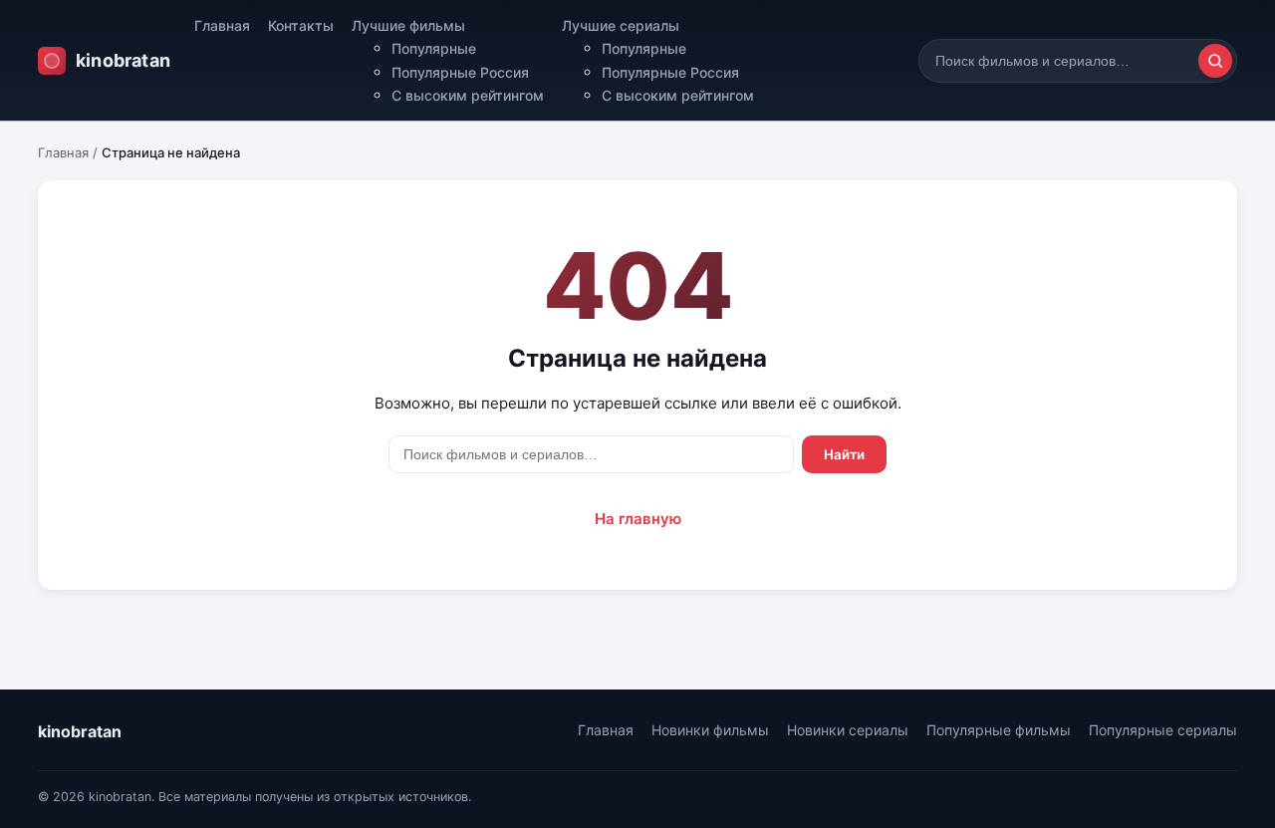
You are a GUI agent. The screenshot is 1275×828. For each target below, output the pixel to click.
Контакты (301, 25)
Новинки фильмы (710, 729)
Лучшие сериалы (620, 25)
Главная (222, 25)
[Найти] (1215, 61)
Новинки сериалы (847, 729)
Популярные (433, 48)
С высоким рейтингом (467, 95)
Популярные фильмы (998, 729)
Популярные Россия (460, 72)
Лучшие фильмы (408, 25)
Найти (844, 454)
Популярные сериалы (1163, 729)
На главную (638, 518)
